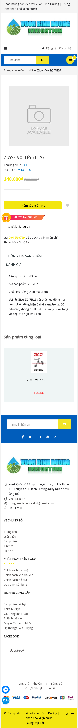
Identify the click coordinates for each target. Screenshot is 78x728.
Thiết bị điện (12, 609)
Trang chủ (10, 532)
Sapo (48, 723)
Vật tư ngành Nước (16, 614)
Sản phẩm (10, 541)
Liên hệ (8, 551)
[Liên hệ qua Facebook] (6, 689)
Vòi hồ (12, 242)
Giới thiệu (10, 536)
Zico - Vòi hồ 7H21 (39, 380)
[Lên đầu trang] (69, 719)
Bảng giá (56, 683)
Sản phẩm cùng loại (22, 337)
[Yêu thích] (68, 205)
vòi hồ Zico (24, 242)
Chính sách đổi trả (15, 580)
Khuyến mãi (40, 683)
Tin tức (8, 546)
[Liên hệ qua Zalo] (6, 701)
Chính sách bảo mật (17, 570)
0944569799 (17, 237)
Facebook (17, 650)
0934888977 (17, 498)
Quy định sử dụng (15, 584)
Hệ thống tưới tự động (18, 628)
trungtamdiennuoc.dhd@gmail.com (31, 503)
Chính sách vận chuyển (18, 575)
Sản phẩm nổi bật (15, 604)
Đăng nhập (66, 48)
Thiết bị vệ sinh (13, 618)
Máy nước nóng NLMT (18, 623)
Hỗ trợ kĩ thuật (32, 688)
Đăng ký (51, 48)
